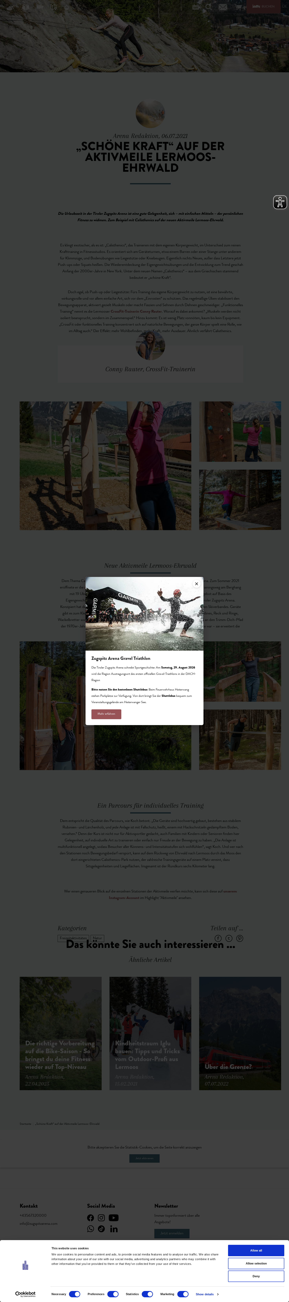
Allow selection (256, 1263)
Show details (205, 1294)
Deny (256, 1276)
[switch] (113, 1294)
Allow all (256, 1250)
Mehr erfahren (106, 714)
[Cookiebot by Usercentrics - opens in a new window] (25, 1294)
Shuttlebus (168, 696)
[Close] (197, 584)
